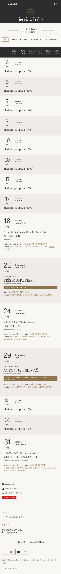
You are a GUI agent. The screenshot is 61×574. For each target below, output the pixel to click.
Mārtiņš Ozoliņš (39, 244)
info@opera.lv (11, 532)
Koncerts (36, 39)
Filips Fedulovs (39, 247)
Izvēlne (12, 3)
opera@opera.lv (12, 529)
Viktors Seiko (30, 387)
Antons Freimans (18, 337)
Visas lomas (46, 295)
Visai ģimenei (50, 39)
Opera (14, 39)
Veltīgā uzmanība (21, 457)
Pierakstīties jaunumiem (30, 542)
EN (55, 3)
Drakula (12, 326)
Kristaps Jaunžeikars (20, 247)
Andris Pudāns (48, 468)
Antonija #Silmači (21, 370)
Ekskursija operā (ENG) (18, 90)
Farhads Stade (37, 465)
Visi (5, 39)
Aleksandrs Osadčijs (14, 470)
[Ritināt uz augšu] (54, 567)
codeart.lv (16, 568)
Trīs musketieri (19, 280)
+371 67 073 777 (13, 516)
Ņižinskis (12, 236)
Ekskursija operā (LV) (17, 71)
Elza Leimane (16, 387)
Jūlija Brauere (17, 295)
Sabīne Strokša (17, 468)
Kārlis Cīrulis (31, 295)
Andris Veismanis (20, 292)
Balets (23, 39)
